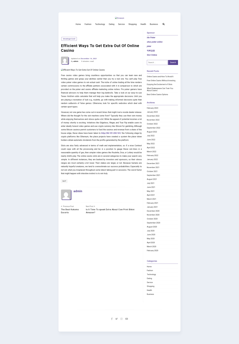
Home (78, 24)
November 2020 (153, 215)
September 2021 (153, 175)
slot (64, 181)
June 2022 (151, 140)
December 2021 (153, 163)
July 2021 (150, 183)
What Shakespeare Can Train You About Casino (160, 89)
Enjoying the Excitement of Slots (159, 84)
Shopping (132, 24)
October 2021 (152, 171)
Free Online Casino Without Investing (161, 81)
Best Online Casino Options (157, 94)
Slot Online (152, 55)
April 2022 (151, 148)
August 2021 (152, 179)
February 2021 (152, 203)
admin (76, 61)
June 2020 (151, 235)
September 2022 (153, 128)
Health (143, 24)
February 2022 (152, 155)
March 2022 (151, 152)
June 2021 (151, 187)
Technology (100, 24)
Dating (111, 24)
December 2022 (153, 116)
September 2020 (153, 223)
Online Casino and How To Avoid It (160, 77)
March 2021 (151, 199)
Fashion (88, 24)
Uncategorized (69, 39)
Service (121, 24)
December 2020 (153, 211)
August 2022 (152, 132)
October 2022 (152, 124)
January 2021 (152, 207)
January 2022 (152, 159)
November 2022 (153, 120)
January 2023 (152, 112)
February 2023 (152, 108)
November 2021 (153, 167)
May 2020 (151, 239)
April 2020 (151, 243)
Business (154, 24)
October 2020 (152, 219)
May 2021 (151, 191)
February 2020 (152, 251)
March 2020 (151, 247)
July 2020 (150, 231)
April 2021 (151, 195)
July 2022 (150, 136)
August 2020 (152, 227)
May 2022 (151, 144)
